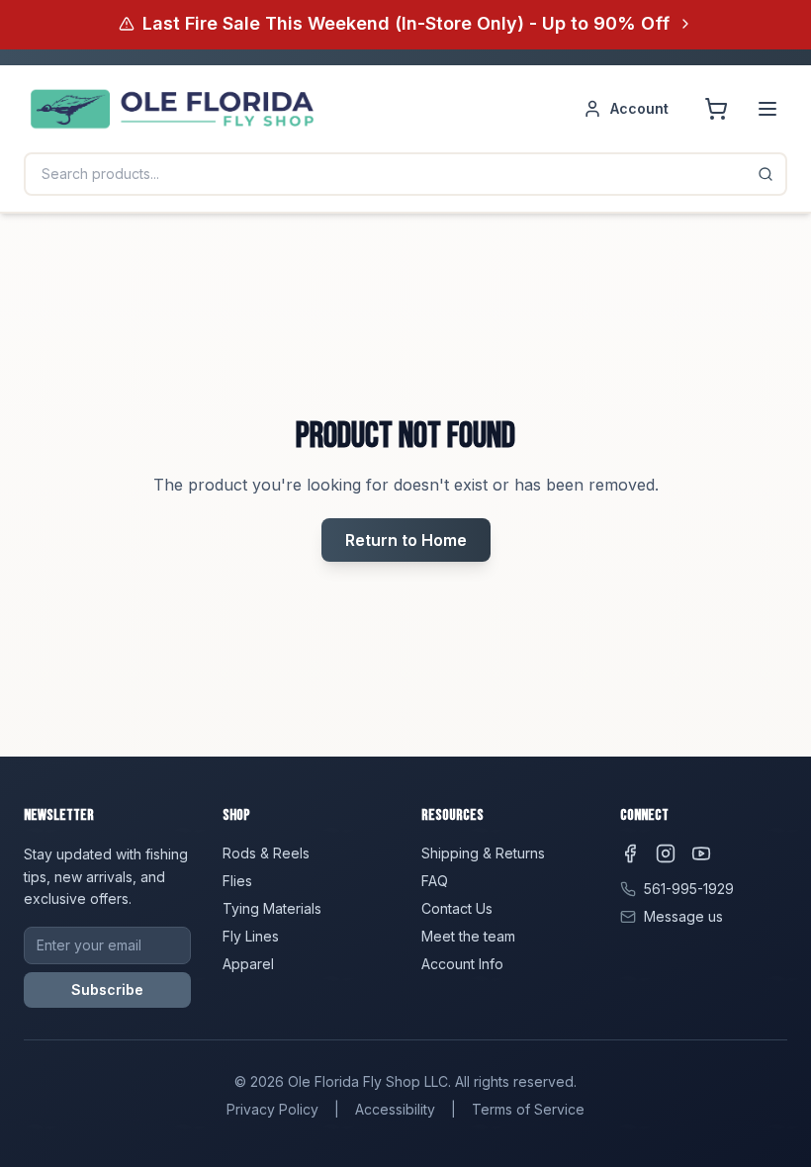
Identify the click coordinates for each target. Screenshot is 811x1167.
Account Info (462, 963)
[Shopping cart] (716, 109)
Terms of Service (528, 1109)
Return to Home (406, 540)
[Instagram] (666, 853)
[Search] (765, 174)
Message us (683, 916)
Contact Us (457, 908)
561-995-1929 (689, 888)
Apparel (248, 963)
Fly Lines (251, 936)
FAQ (434, 880)
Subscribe (107, 989)
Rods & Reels (266, 853)
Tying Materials (272, 908)
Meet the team (468, 936)
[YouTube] (701, 853)
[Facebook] (630, 853)
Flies (237, 880)
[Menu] (767, 109)
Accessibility (395, 1109)
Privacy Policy (272, 1109)
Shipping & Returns (483, 853)
